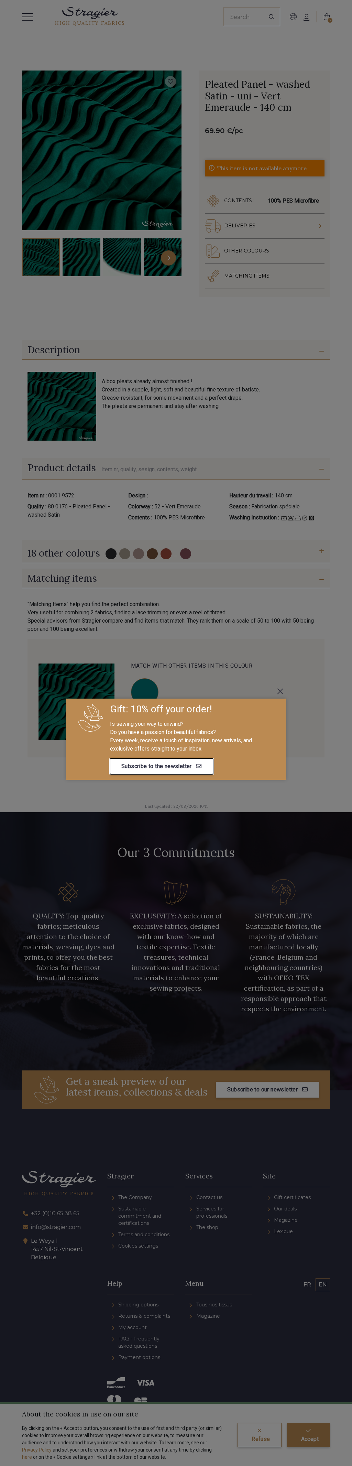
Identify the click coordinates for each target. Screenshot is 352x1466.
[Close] (280, 691)
